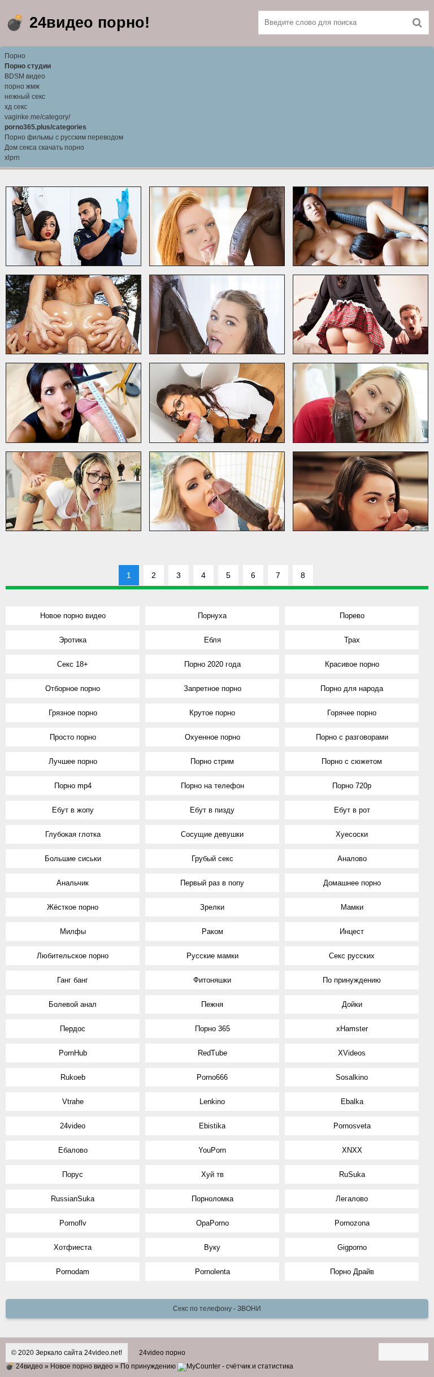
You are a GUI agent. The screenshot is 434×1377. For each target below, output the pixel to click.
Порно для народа (351, 688)
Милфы (73, 931)
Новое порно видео (73, 615)
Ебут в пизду (212, 810)
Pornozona (352, 1223)
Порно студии (28, 66)
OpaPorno (212, 1223)
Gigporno (352, 1247)
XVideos (352, 1053)
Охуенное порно (212, 737)
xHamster (352, 1028)
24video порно (162, 1353)
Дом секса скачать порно (44, 147)
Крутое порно (212, 713)
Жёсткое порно (72, 907)
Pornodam (72, 1271)
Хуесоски (352, 834)
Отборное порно (72, 688)
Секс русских (352, 956)
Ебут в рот (352, 810)
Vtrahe (73, 1101)
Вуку (212, 1247)
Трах (352, 640)
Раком (212, 931)
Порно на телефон (212, 785)
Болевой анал (73, 1004)
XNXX (352, 1150)
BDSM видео (25, 76)
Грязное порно (73, 713)
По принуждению (352, 980)
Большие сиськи (73, 858)
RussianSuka (72, 1198)
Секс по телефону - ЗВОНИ (217, 1309)
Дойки (352, 1004)
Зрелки (212, 907)
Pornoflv (72, 1223)
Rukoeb (72, 1077)
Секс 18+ (72, 664)
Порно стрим (212, 761)
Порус (72, 1174)
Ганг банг (72, 980)
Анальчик (73, 883)
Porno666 (212, 1077)
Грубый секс (212, 858)
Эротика (72, 640)
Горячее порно (351, 713)
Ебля (212, 640)
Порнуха (212, 615)
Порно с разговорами (352, 737)
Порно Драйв (352, 1271)
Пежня (212, 1004)
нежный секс (25, 97)
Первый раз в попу (212, 883)
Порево (352, 615)
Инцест (352, 931)
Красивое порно (352, 664)
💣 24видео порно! (78, 22)
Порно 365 (212, 1028)
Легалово (352, 1198)
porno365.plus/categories (45, 127)
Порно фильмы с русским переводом (64, 137)
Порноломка (212, 1198)
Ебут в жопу (73, 810)
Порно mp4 (73, 785)
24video (72, 1126)
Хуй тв (212, 1174)
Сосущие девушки (212, 834)
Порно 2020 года (212, 664)
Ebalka (352, 1101)
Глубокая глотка (73, 834)
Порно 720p (351, 785)
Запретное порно (212, 688)
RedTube (212, 1053)
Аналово (352, 858)
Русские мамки (212, 956)
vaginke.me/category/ (37, 117)
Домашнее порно (352, 883)
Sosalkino (352, 1077)
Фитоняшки (212, 980)
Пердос (72, 1028)
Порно (15, 56)
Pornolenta (212, 1271)
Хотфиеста (73, 1247)
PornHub (73, 1053)
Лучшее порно (73, 761)
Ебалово (73, 1150)
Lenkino (212, 1101)
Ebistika (212, 1126)
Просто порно (73, 737)
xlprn (12, 158)
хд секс (16, 107)
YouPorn (212, 1150)
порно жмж (22, 86)
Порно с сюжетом (352, 761)
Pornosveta (352, 1126)
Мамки (352, 907)
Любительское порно (72, 956)
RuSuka (352, 1174)
